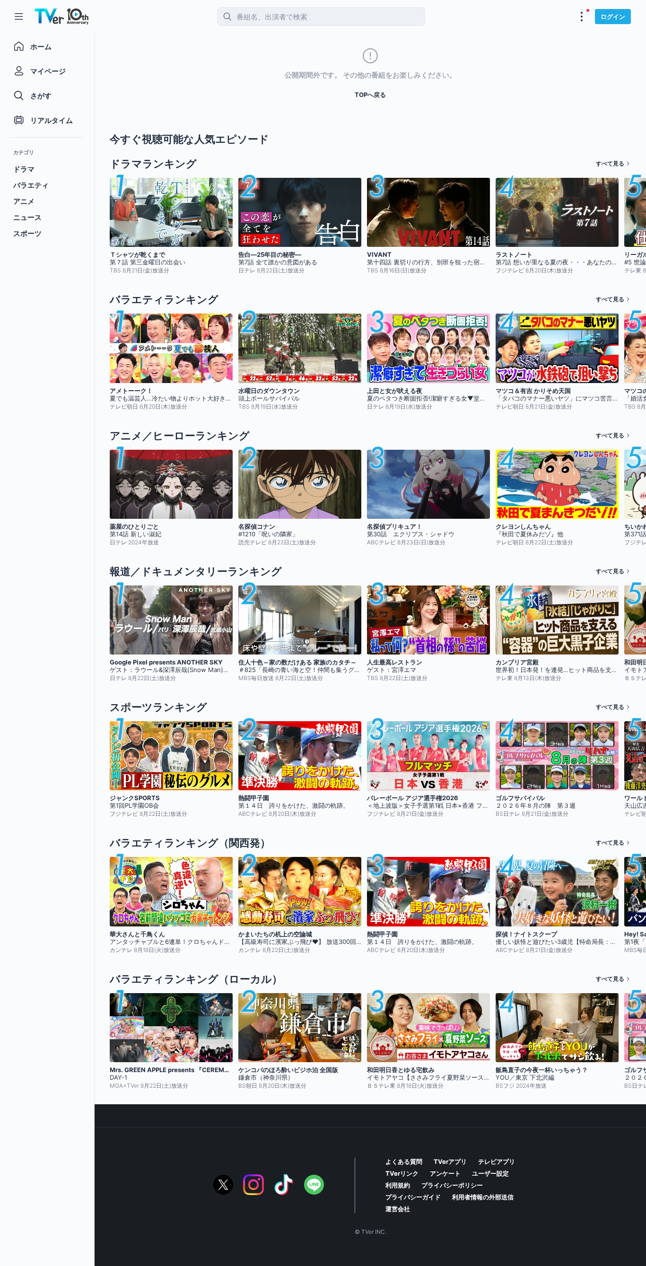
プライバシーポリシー (452, 1185)
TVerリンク (402, 1173)
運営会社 (397, 1209)
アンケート (445, 1173)
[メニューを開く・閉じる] (581, 16)
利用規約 (397, 1185)
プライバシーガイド (413, 1197)
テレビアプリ (496, 1161)
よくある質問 (403, 1161)
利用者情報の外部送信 (483, 1197)
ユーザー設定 (490, 1173)
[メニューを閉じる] (18, 16)
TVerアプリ (450, 1161)
